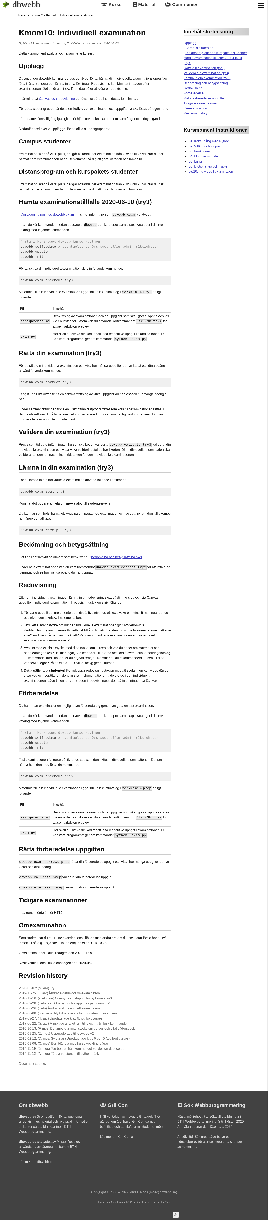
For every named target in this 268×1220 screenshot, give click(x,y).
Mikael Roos (31, 43)
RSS (129, 1202)
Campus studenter (199, 48)
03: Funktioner (199, 151)
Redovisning (193, 88)
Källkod (142, 1202)
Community (184, 4)
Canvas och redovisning (57, 98)
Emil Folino (74, 43)
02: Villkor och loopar (204, 146)
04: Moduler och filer (204, 156)
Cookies (117, 1202)
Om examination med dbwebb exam (47, 214)
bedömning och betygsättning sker (116, 557)
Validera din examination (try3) (206, 73)
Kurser (115, 4)
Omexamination (195, 108)
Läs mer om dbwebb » (35, 1162)
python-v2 (36, 15)
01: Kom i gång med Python (209, 141)
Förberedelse (194, 93)
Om (167, 1202)
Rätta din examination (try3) (204, 68)
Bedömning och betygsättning (206, 83)
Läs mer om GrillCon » (116, 1136)
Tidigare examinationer (201, 103)
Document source (32, 1063)
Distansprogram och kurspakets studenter (216, 53)
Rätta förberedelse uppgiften (205, 98)
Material (146, 4)
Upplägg (190, 43)
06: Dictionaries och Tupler (208, 166)
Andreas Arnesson (53, 43)
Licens (103, 1202)
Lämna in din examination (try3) (207, 78)
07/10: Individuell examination (211, 171)
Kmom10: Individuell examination (68, 15)
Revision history (195, 113)
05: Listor (195, 161)
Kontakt (156, 1202)
